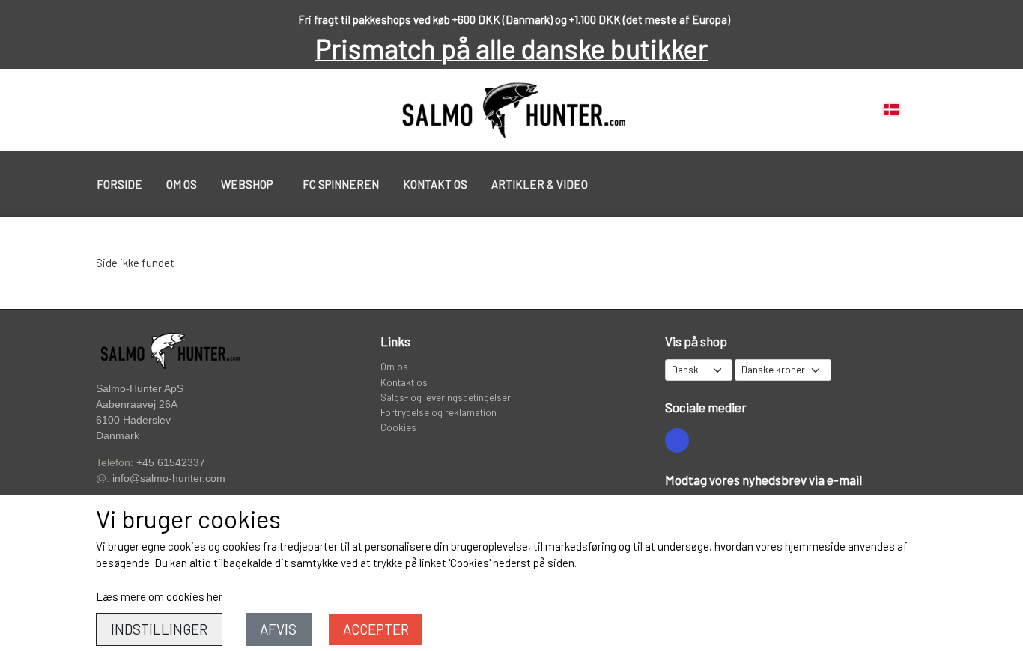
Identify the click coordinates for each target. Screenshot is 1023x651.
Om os (181, 184)
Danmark (117, 435)
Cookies (398, 427)
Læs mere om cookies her (159, 596)
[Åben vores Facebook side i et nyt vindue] (677, 440)
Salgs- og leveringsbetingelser (445, 397)
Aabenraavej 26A (136, 404)
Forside (119, 184)
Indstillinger (159, 629)
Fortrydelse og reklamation (438, 412)
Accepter (376, 629)
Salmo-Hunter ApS (139, 388)
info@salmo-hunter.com (168, 478)
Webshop (247, 184)
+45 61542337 (170, 462)
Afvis (278, 629)
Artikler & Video (539, 184)
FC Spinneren (341, 184)
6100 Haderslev (133, 420)
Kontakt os (435, 184)
